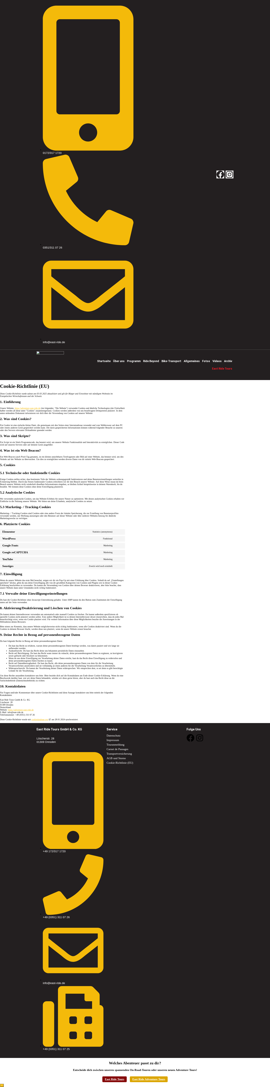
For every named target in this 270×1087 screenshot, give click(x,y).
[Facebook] (220, 174)
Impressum (113, 740)
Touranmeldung (115, 744)
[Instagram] (229, 174)
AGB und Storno (116, 758)
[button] (119, 361)
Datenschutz (113, 735)
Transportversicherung (119, 753)
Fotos (206, 361)
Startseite (104, 361)
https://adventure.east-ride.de (27, 408)
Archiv (228, 361)
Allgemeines (192, 361)
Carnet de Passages (117, 749)
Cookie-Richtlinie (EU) (120, 762)
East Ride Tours (114, 1079)
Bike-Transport (171, 361)
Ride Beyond (151, 361)
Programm (134, 361)
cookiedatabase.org (39, 719)
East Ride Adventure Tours (148, 1079)
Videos (217, 361)
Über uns (119, 361)
